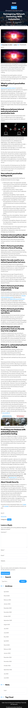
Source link (3, 516)
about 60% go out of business (17, 299)
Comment (4, 532)
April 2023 (6, 641)
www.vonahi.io (6, 413)
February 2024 (7, 600)
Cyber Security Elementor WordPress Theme (13, 702)
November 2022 (8, 661)
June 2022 (6, 678)
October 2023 (7, 616)
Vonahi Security (13, 477)
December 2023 (7, 608)
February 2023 (7, 649)
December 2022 (7, 657)
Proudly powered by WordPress (14, 707)
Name (3, 550)
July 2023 (6, 628)
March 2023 (7, 645)
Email (3, 555)
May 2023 (6, 636)
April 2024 (6, 591)
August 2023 (7, 624)
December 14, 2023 (7, 45)
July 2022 (6, 673)
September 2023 (8, 620)
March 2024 (7, 595)
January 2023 (7, 653)
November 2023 (8, 612)
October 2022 (7, 665)
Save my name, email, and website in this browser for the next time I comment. (13, 568)
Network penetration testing (8, 88)
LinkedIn (6, 506)
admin (15, 44)
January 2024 (7, 604)
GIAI (14, 3)
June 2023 (6, 632)
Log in (5, 690)
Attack (6, 25)
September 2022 (8, 669)
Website (3, 561)
